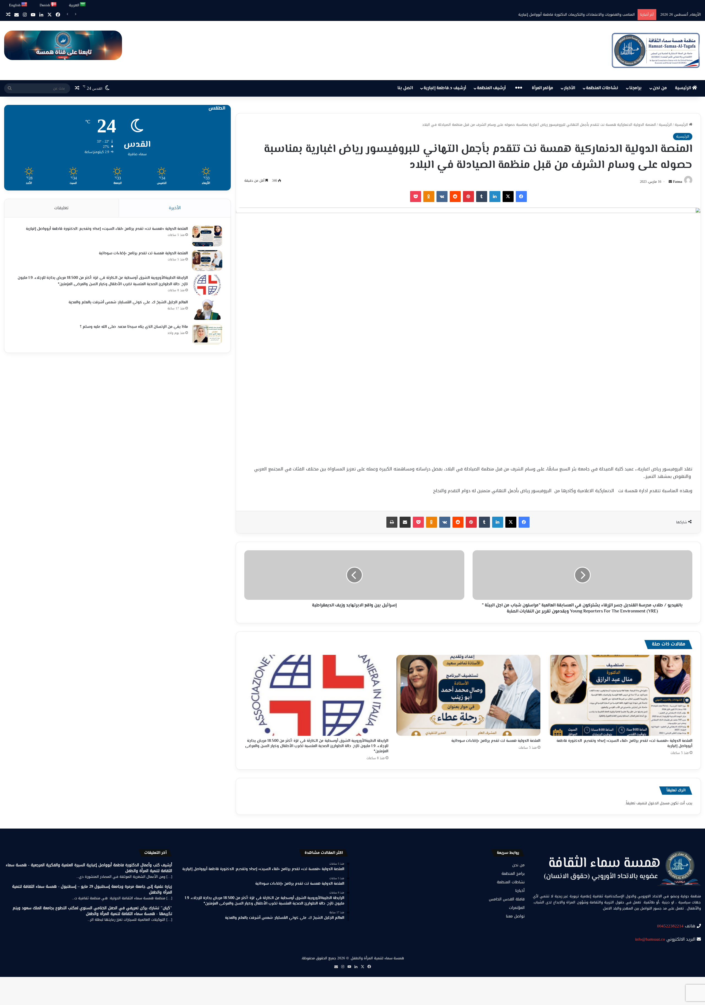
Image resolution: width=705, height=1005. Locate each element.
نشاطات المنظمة (602, 88)
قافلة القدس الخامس (507, 899)
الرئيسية (683, 88)
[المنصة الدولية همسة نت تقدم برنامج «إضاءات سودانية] (468, 695)
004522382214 (670, 926)
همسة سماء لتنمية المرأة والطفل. (377, 958)
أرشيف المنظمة (491, 88)
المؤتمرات (517, 907)
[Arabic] (83, 4)
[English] (24, 4)
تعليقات (61, 208)
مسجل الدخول (658, 803)
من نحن (660, 88)
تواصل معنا (515, 916)
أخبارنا (520, 890)
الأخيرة (175, 208)
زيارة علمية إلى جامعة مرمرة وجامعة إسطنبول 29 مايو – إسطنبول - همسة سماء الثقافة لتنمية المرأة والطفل (92, 889)
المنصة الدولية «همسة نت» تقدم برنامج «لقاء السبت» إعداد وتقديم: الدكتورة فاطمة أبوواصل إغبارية (624, 743)
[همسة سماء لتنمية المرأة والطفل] (656, 50)
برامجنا (635, 88)
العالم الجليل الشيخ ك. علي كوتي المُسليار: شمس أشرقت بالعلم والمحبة (128, 302)
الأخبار (569, 88)
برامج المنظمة (513, 873)
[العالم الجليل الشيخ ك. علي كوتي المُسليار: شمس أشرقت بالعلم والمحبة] (207, 309)
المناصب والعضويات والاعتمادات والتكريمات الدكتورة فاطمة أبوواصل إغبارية (576, 14)
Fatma (677, 182)
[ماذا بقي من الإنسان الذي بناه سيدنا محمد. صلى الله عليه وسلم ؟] (207, 334)
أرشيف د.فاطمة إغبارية (445, 88)
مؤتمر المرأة (542, 88)
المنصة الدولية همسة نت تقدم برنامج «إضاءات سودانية (495, 741)
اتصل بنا (405, 88)
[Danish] (54, 4)
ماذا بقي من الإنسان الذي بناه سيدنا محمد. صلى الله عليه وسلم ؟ (134, 327)
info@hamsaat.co (650, 939)
